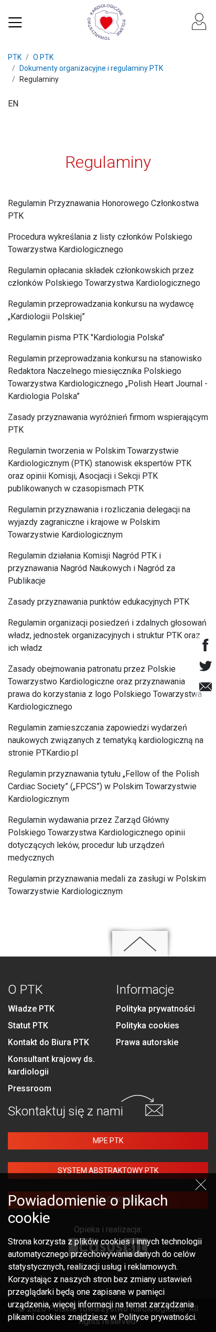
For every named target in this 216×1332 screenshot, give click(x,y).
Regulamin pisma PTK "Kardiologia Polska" (86, 337)
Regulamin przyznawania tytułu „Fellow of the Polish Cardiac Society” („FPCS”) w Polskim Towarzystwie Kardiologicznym (103, 786)
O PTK (43, 57)
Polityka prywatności (155, 1009)
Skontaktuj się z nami (65, 1111)
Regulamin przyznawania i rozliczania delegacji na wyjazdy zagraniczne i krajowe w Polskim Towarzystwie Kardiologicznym (99, 522)
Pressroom (29, 1088)
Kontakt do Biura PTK (48, 1042)
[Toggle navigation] (15, 22)
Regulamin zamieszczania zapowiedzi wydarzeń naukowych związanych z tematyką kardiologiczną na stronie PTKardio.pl (105, 740)
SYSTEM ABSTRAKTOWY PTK (108, 1170)
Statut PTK (28, 1025)
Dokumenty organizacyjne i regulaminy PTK (91, 68)
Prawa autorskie (147, 1042)
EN (13, 104)
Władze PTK (31, 1009)
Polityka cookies (147, 1025)
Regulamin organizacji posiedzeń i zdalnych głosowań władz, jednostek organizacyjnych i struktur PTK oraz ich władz (107, 635)
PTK (14, 57)
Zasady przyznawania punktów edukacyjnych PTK (98, 602)
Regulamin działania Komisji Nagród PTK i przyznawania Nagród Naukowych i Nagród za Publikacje (91, 568)
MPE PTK (108, 1140)
